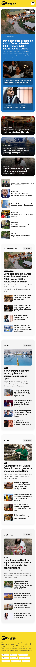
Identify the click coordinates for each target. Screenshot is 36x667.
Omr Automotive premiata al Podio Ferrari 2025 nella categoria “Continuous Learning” (23, 403)
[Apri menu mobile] (33, 3)
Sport (7, 345)
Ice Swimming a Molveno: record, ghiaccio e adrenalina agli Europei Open (17, 374)
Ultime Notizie (8, 37)
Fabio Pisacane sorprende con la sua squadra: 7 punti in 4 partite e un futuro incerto (22, 413)
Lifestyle (8, 534)
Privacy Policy (23, 654)
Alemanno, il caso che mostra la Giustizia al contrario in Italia (21, 317)
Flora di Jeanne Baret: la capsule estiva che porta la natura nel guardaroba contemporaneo (17, 564)
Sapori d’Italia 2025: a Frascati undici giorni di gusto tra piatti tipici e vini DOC (22, 507)
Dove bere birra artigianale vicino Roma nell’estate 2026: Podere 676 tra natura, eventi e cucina (18, 44)
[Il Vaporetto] (8, 3)
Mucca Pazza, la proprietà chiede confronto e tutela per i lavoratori (22, 297)
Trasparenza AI (16, 661)
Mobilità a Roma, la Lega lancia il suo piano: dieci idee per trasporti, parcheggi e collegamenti (23, 328)
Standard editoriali (24, 658)
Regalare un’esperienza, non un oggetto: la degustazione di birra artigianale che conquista (23, 497)
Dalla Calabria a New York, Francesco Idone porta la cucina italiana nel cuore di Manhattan (22, 308)
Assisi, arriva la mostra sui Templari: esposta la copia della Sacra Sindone (22, 595)
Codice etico (6, 661)
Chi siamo (5, 654)
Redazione (13, 654)
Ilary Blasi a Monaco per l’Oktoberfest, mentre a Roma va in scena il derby (22, 422)
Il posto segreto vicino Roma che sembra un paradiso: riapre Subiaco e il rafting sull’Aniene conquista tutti (23, 585)
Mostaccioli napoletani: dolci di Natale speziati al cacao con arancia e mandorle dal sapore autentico (22, 486)
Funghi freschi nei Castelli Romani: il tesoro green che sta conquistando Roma (18, 468)
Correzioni (14, 658)
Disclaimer (5, 658)
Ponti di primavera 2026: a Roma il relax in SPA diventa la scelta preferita (23, 615)
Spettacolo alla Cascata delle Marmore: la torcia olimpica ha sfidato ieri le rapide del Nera (22, 393)
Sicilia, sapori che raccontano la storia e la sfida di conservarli (22, 517)
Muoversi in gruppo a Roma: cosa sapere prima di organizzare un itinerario (23, 605)
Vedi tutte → (27, 248)
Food (6, 440)
